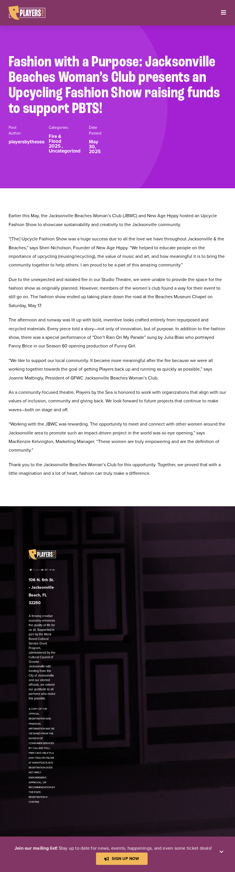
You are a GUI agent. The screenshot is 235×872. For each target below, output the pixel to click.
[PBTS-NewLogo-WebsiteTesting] (27, 8)
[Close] (221, 851)
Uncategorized (65, 150)
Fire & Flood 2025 (55, 141)
